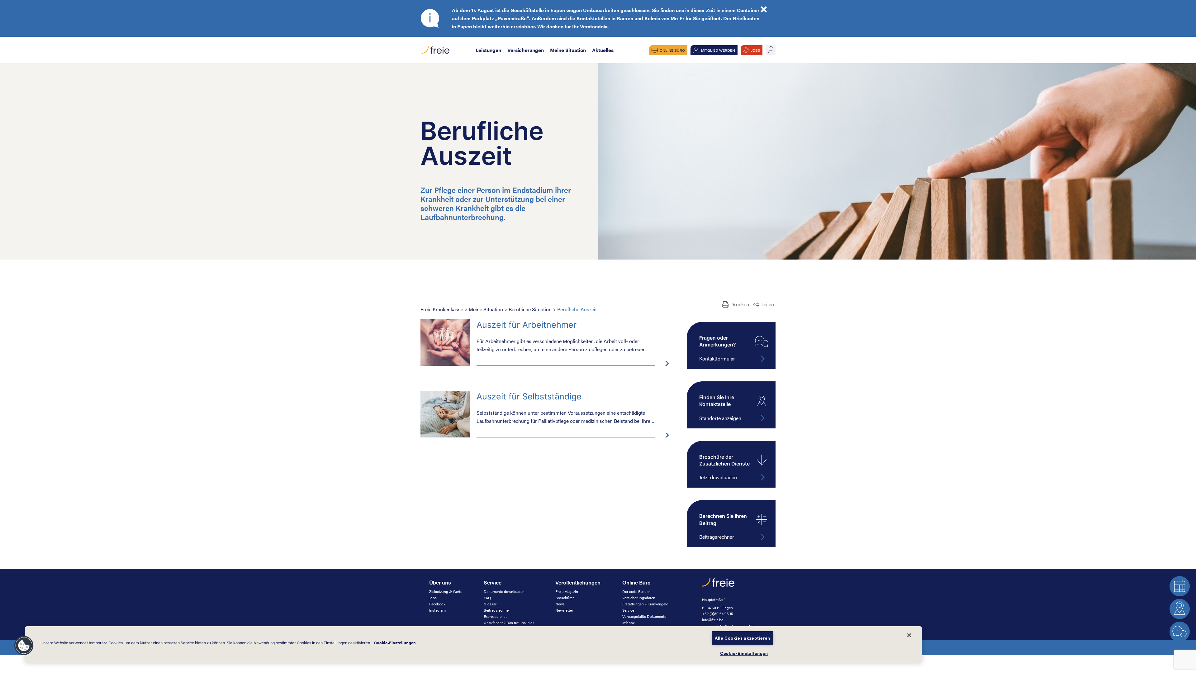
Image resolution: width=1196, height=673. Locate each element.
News (560, 604)
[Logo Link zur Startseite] (434, 48)
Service (628, 610)
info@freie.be (712, 620)
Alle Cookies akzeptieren (742, 638)
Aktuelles (603, 50)
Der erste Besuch (636, 591)
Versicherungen (525, 50)
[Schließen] (909, 635)
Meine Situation (568, 50)
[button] (24, 646)
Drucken (739, 304)
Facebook (437, 604)
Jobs (433, 597)
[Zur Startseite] (718, 585)
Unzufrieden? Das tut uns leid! (509, 622)
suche (770, 50)
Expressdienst (495, 616)
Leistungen (488, 50)
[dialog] (473, 644)
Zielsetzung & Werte (445, 591)
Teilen (768, 304)
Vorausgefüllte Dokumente (644, 616)
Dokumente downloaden (504, 591)
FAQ (487, 597)
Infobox (628, 622)
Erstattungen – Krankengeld (645, 604)
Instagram (437, 610)
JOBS (755, 50)
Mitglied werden (718, 50)
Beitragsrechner (497, 610)
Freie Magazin (566, 591)
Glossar (490, 604)
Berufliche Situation (530, 309)
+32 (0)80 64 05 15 (717, 613)
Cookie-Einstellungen (395, 643)
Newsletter (564, 610)
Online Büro (672, 50)
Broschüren (565, 597)
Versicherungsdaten (638, 597)
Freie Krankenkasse (441, 309)
